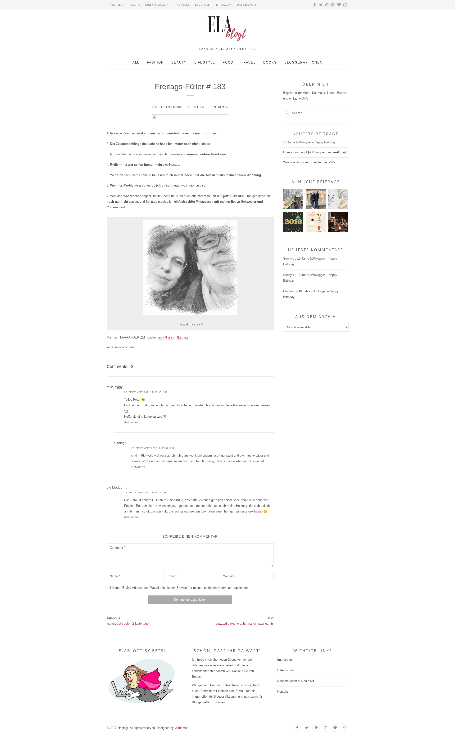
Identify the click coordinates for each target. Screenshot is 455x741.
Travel (248, 62)
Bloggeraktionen (303, 62)
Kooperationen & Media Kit (150, 4)
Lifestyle (204, 62)
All (135, 62)
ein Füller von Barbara (173, 337)
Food (228, 62)
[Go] (287, 113)
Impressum (223, 4)
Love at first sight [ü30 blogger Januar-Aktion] (314, 152)
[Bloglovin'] (335, 728)
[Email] (344, 728)
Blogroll (202, 4)
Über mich (117, 4)
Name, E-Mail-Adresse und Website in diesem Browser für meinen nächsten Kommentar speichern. (180, 588)
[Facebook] (297, 728)
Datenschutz (246, 4)
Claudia (288, 291)
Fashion (155, 62)
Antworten (131, 422)
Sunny (287, 258)
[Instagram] (325, 728)
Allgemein (221, 106)
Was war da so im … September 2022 (309, 162)
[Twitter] (306, 728)
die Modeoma (117, 487)
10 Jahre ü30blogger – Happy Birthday (309, 142)
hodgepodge (124, 347)
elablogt (198, 106)
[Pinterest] (316, 728)
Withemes (181, 728)
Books (270, 62)
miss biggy (115, 387)
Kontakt (183, 4)
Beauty (179, 62)
